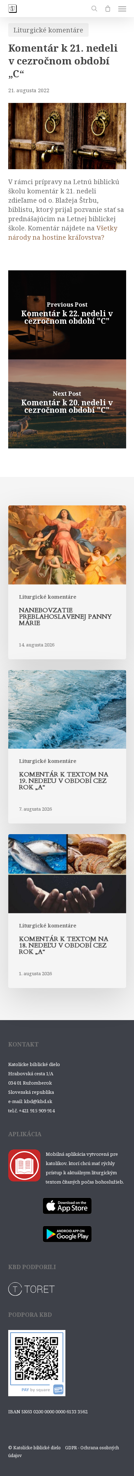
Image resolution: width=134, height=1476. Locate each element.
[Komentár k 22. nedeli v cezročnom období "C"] (67, 314)
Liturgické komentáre (48, 30)
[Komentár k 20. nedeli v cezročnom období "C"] (67, 403)
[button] (122, 8)
